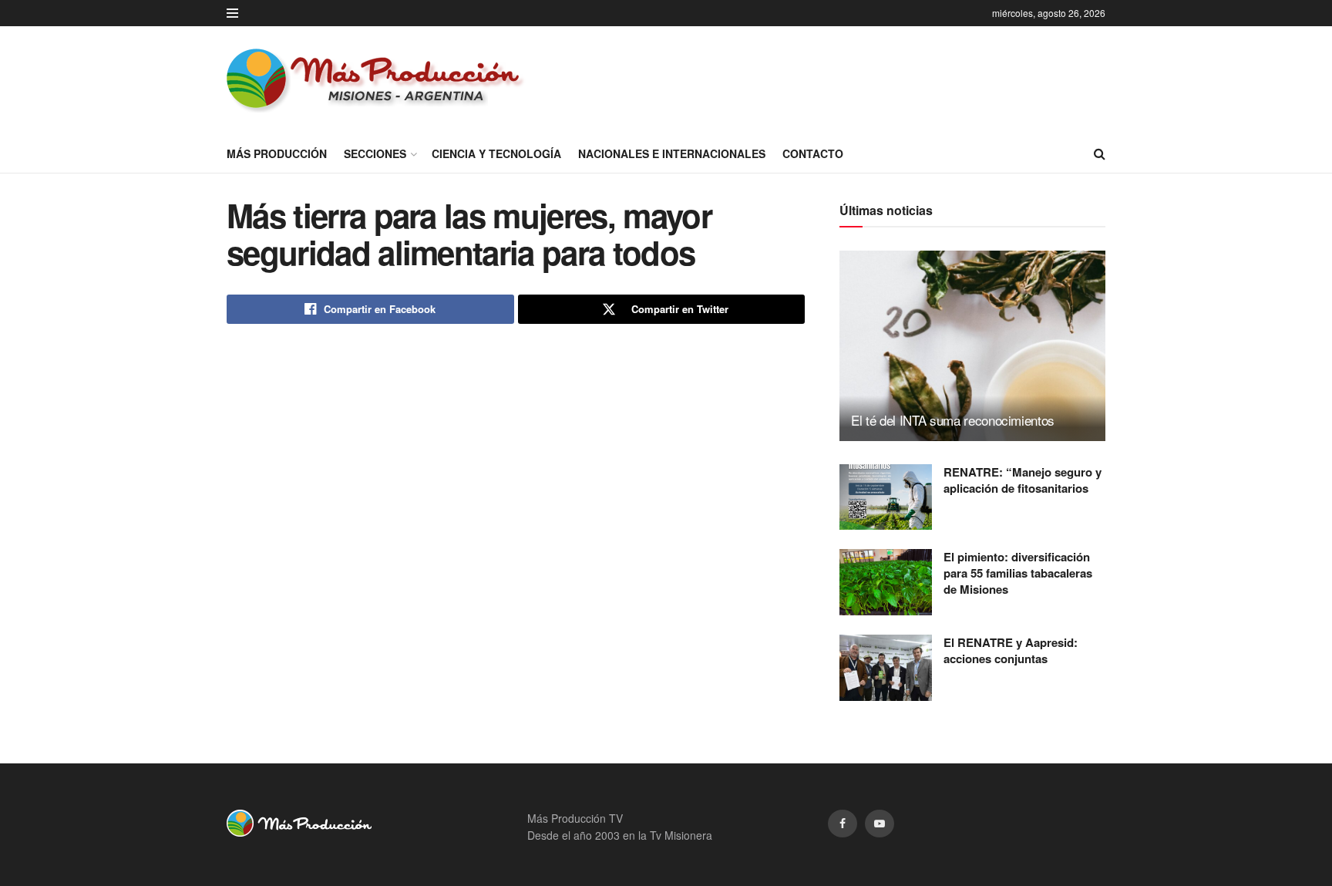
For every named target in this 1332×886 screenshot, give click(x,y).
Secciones (375, 153)
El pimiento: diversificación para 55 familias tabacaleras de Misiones (1018, 573)
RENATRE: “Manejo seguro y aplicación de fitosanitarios (1023, 480)
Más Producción (277, 153)
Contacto (812, 153)
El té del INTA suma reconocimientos (952, 420)
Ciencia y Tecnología (496, 153)
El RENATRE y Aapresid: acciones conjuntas (1011, 650)
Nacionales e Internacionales (671, 153)
